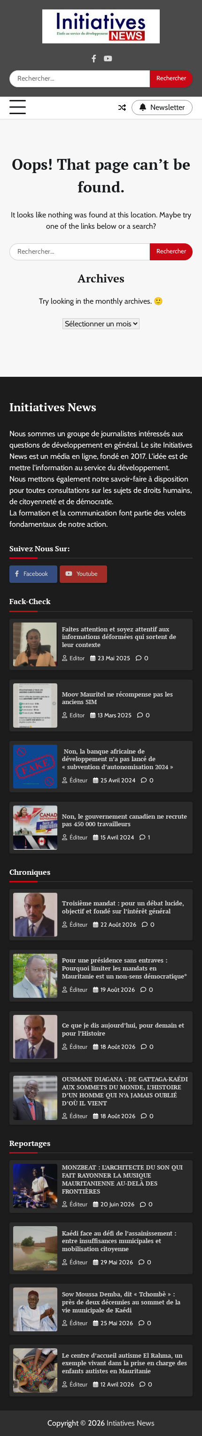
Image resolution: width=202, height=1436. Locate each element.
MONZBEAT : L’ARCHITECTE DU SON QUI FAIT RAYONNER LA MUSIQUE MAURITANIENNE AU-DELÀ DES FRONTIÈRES (122, 1179)
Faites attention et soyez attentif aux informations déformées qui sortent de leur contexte (119, 637)
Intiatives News (131, 1423)
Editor (77, 658)
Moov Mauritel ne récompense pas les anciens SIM (117, 698)
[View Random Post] (122, 107)
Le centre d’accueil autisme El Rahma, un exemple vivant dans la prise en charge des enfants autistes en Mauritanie (124, 1364)
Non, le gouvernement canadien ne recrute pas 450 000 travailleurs (124, 821)
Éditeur (78, 780)
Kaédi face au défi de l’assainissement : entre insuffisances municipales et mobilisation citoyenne (119, 1241)
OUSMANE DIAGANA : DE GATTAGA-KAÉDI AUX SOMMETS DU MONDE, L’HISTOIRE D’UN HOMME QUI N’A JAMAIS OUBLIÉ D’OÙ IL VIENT (125, 1091)
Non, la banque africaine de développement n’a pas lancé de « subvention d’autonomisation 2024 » (117, 759)
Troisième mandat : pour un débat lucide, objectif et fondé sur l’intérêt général (123, 907)
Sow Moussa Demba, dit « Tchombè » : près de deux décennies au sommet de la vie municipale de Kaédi (121, 1302)
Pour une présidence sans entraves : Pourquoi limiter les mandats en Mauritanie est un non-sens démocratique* (124, 968)
